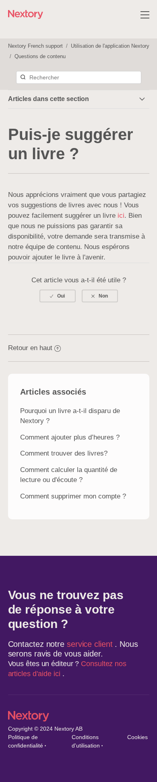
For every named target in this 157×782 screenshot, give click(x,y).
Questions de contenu (40, 56)
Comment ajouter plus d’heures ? (70, 437)
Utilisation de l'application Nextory (110, 46)
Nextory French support (35, 46)
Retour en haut (30, 348)
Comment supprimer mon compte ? (73, 496)
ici (121, 215)
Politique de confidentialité (25, 741)
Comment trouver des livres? (63, 453)
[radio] (57, 296)
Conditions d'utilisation (86, 741)
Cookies (137, 737)
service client (91, 644)
